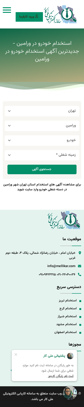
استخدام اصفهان (65, 332)
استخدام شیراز (67, 316)
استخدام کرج (68, 308)
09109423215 (47, 274)
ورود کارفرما (26, 16)
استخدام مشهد (66, 324)
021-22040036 (66, 274)
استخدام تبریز (68, 300)
